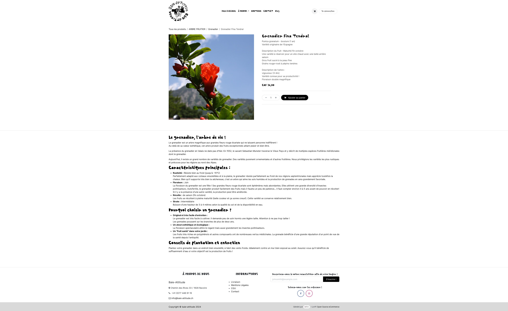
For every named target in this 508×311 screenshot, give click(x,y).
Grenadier (213, 29)
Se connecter (328, 11)
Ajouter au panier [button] (296, 97)
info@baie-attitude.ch (182, 298)
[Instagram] (309, 293)
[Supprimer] (265, 97)
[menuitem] (229, 11)
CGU (233, 288)
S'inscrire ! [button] (331, 279)
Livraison (235, 282)
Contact (235, 291)
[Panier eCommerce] (315, 11)
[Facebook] (300, 293)
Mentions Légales (240, 285)
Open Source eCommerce (328, 307)
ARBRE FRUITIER (197, 29)
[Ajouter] (276, 97)
